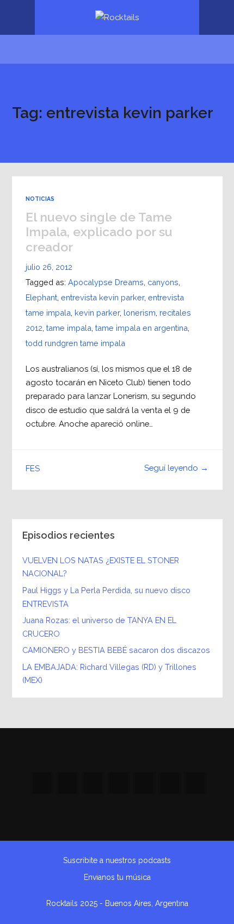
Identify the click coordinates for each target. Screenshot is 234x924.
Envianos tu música (117, 877)
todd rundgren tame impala (75, 343)
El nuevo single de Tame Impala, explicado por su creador (99, 232)
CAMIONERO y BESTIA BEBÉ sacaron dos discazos (116, 650)
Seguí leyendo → (176, 467)
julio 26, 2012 (49, 267)
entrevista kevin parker (102, 297)
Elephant (41, 297)
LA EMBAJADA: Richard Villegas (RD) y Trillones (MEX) (109, 673)
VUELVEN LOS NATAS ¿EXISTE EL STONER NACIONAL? (100, 567)
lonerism (140, 312)
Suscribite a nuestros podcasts (117, 860)
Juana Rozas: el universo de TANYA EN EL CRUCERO (99, 626)
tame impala (68, 327)
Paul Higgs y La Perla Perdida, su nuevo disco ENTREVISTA (106, 597)
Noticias (40, 198)
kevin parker (97, 312)
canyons (162, 282)
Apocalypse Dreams (106, 282)
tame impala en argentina (141, 327)
